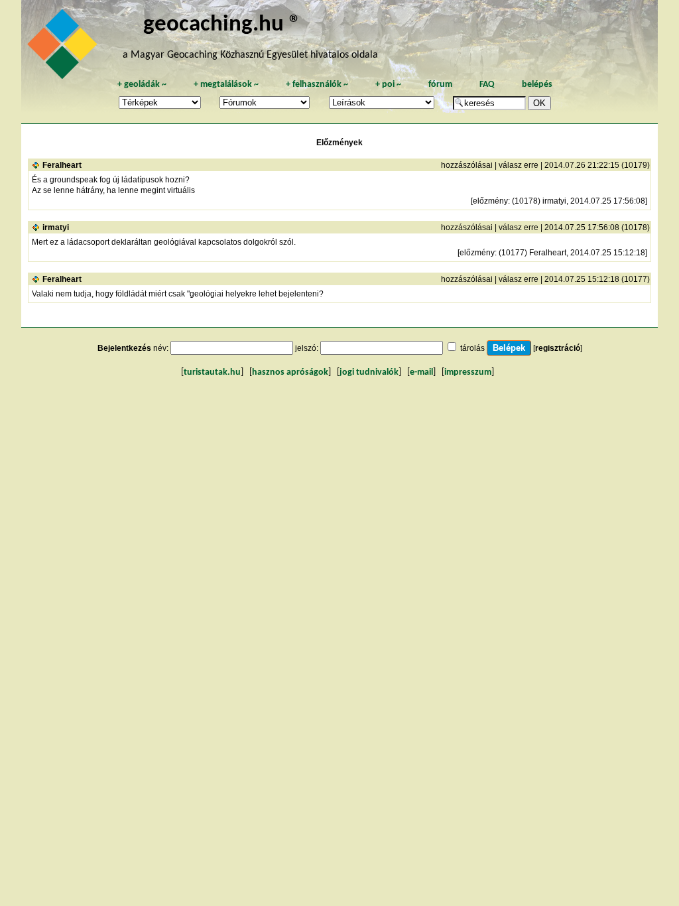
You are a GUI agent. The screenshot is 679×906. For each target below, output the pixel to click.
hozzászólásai (467, 165)
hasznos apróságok (290, 372)
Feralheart (62, 165)
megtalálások (226, 84)
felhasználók (316, 84)
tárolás (472, 348)
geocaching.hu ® (222, 24)
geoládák (142, 84)
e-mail (421, 372)
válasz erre (518, 165)
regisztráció (557, 348)
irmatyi (55, 227)
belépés (537, 84)
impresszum (467, 372)
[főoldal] (64, 47)
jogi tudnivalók (369, 372)
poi (388, 84)
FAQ (487, 84)
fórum (440, 84)
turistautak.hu (212, 372)
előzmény (490, 201)
